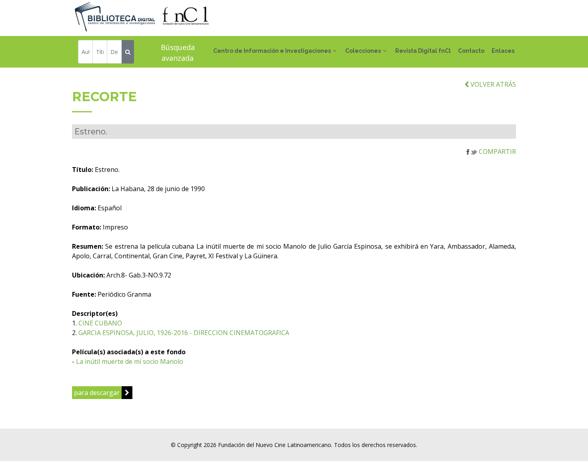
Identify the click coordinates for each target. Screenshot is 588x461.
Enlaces (503, 51)
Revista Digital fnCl (423, 51)
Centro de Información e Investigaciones (272, 51)
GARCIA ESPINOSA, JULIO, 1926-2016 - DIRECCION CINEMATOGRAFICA (183, 332)
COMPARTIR (496, 151)
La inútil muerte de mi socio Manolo (129, 361)
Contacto (471, 51)
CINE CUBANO (100, 323)
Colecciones (363, 51)
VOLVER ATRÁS (492, 84)
